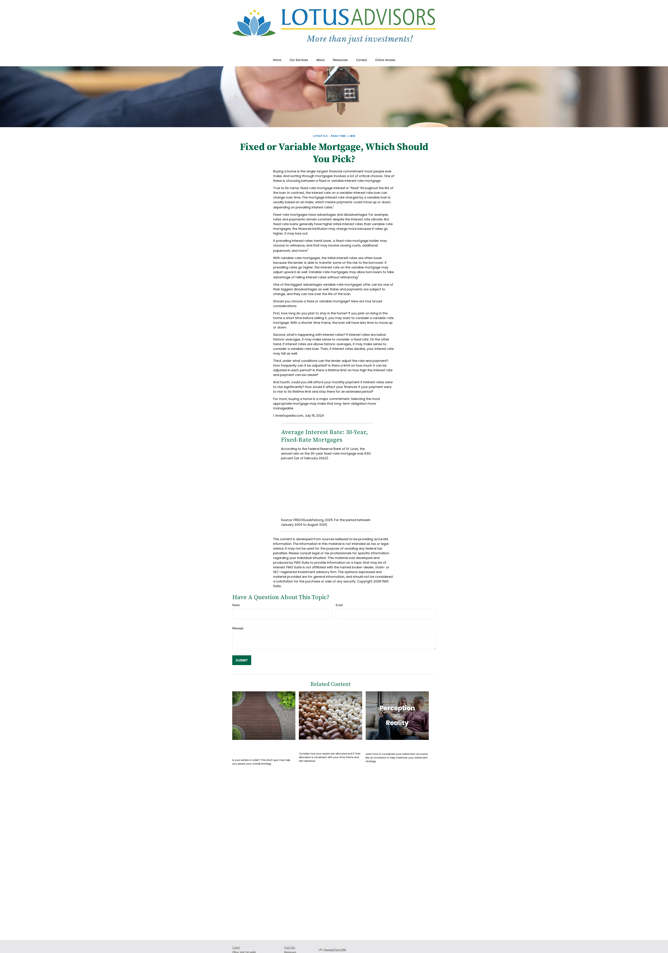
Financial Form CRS (335, 949)
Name (236, 605)
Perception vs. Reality (389, 745)
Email (339, 605)
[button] (277, 59)
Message (238, 628)
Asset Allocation (316, 745)
